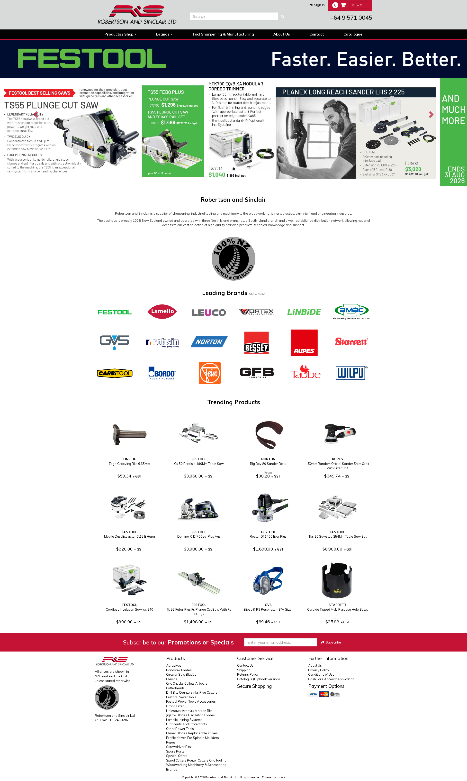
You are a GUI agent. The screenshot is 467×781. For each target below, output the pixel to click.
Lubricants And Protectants (186, 724)
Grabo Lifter (175, 706)
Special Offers (176, 756)
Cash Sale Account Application (331, 679)
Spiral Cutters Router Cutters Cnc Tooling (196, 760)
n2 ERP (281, 777)
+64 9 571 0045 (351, 17)
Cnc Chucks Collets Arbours (186, 683)
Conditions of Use (321, 674)
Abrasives (173, 665)
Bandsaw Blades (179, 670)
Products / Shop (119, 34)
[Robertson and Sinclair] (138, 14)
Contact (316, 34)
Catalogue (352, 34)
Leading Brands (233, 292)
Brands (163, 34)
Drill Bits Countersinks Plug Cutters (191, 692)
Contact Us (245, 665)
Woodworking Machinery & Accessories (196, 765)
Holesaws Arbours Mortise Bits (189, 711)
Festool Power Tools (181, 697)
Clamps (171, 679)
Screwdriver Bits (178, 747)
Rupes (171, 742)
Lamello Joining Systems (184, 720)
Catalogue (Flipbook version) (258, 679)
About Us (281, 34)
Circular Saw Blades (181, 674)
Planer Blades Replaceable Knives (192, 733)
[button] (317, 5)
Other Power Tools (180, 729)
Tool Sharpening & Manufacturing (223, 34)
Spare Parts (175, 751)
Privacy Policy (318, 670)
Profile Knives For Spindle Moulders (192, 738)
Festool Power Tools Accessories (191, 702)
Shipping (244, 670)
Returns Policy (248, 674)
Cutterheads (175, 688)
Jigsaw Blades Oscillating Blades (190, 715)
